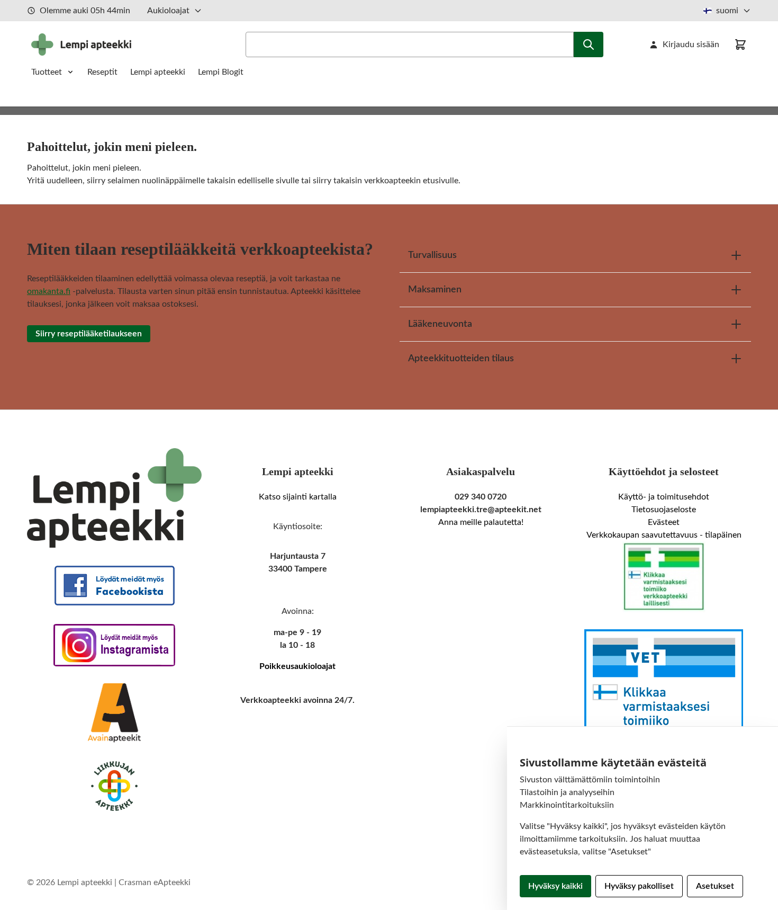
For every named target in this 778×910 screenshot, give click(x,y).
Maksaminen (435, 290)
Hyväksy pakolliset (639, 886)
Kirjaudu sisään (691, 44)
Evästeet (664, 522)
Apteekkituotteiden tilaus (461, 358)
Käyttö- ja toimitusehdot (663, 497)
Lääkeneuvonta (440, 324)
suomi (727, 10)
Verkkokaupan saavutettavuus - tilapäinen (663, 535)
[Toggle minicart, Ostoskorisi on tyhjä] (740, 44)
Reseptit (102, 72)
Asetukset (715, 886)
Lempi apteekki (157, 72)
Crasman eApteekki (155, 882)
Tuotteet (46, 72)
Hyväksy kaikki (555, 886)
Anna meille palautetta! (480, 522)
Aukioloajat (168, 10)
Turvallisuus (432, 255)
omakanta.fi (48, 291)
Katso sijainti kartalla (298, 497)
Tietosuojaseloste (663, 509)
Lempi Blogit (220, 72)
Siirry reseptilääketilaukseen (88, 333)
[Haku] (588, 44)
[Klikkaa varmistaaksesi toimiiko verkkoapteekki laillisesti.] (663, 576)
